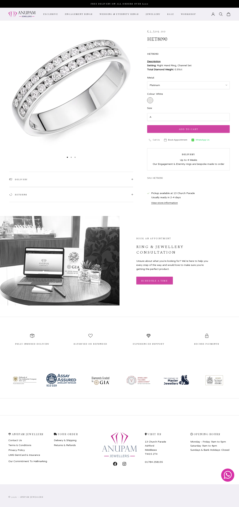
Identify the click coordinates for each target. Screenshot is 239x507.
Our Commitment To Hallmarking (27, 461)
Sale (170, 14)
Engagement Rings (79, 14)
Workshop (188, 14)
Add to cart (188, 129)
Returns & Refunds (65, 445)
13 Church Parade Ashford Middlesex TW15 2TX (155, 447)
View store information (164, 202)
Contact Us (15, 440)
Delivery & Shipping (65, 440)
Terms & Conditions (19, 445)
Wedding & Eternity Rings (119, 14)
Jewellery (153, 14)
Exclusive (50, 14)
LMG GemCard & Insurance (24, 455)
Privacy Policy (16, 450)
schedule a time (154, 280)
